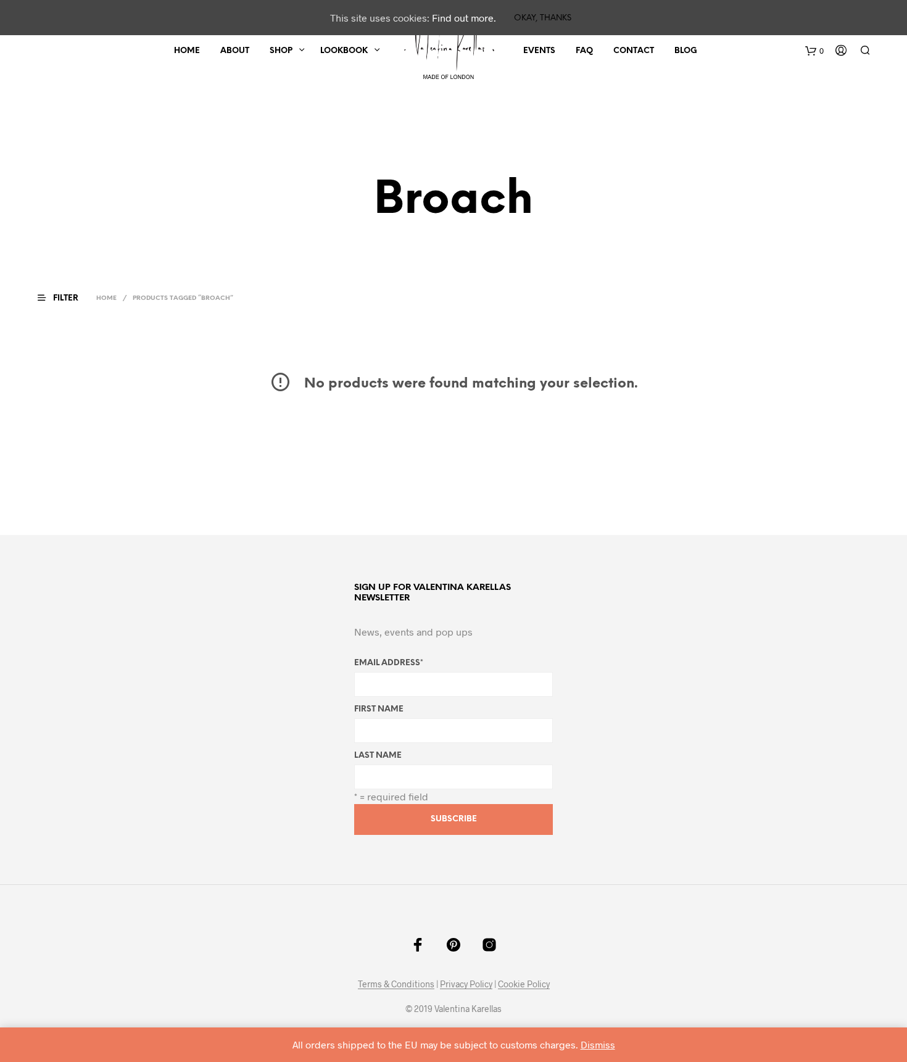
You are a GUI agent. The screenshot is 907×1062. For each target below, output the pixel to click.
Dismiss (598, 1044)
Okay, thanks (542, 18)
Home (187, 51)
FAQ (584, 51)
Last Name (378, 756)
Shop (281, 51)
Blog (685, 51)
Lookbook (344, 51)
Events (539, 51)
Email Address (388, 663)
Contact (633, 51)
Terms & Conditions (396, 984)
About (234, 51)
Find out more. (464, 17)
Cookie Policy (524, 984)
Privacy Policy (466, 984)
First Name (379, 709)
